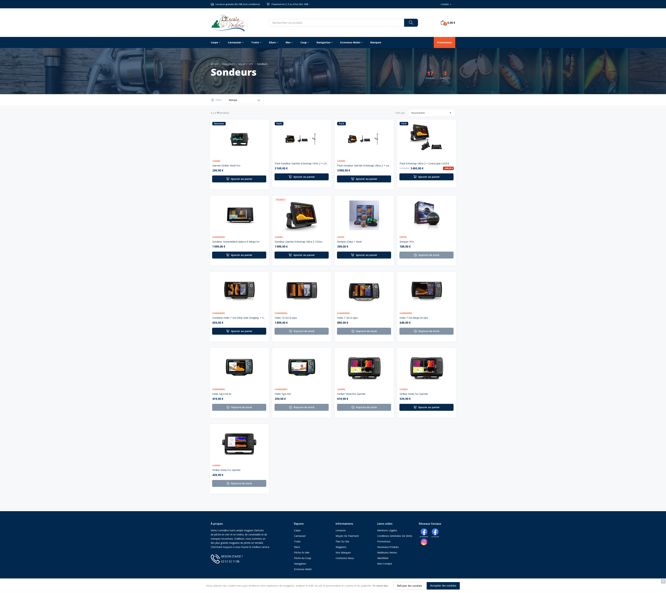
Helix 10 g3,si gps (286, 317)
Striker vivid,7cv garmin (226, 469)
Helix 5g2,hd (283, 393)
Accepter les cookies (443, 585)
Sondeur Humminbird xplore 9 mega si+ (236, 241)
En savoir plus (380, 585)
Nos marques (343, 552)
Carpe (297, 530)
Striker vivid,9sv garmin (351, 393)
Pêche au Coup (302, 558)
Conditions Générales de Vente (394, 536)
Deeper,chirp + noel (349, 241)
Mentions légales (387, 530)
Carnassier (300, 536)
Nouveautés (431, 113)
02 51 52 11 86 (230, 561)
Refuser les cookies (409, 586)
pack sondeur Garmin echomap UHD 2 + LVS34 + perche (302, 163)
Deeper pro (407, 241)
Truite (297, 541)
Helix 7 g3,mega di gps (414, 317)
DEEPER (340, 237)
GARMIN (216, 161)
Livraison (341, 530)
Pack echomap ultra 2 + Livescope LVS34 (424, 163)
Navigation (300, 563)
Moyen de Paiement (347, 536)
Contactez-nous (345, 558)
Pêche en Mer (302, 552)
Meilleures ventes (387, 552)
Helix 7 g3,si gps (347, 317)
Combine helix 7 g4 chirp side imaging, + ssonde (239, 317)
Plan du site (342, 541)
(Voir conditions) (251, 4)
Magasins (341, 547)
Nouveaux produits (388, 547)
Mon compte (384, 563)
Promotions (384, 541)
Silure (297, 547)
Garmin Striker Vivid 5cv (226, 165)
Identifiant (382, 558)
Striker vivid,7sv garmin (414, 393)
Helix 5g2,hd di (221, 393)
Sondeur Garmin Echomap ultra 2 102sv (298, 241)
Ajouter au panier (241, 179)
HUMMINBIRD (218, 237)
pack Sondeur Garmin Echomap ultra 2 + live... (364, 165)
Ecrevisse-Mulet (303, 569)
